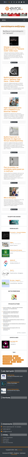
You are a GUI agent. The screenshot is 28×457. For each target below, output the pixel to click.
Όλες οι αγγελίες (22, 332)
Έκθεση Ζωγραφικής (8, 356)
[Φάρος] (6, 244)
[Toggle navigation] (24, 20)
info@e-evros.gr (7, 431)
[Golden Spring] (3, 376)
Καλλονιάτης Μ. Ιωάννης (16, 250)
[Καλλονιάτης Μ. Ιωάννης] (6, 253)
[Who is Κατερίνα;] (14, 191)
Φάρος (11, 242)
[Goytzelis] (14, 14)
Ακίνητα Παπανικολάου (13, 389)
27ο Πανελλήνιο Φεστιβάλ (8, 358)
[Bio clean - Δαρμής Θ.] (6, 283)
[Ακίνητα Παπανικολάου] (3, 390)
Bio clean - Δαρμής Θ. (15, 280)
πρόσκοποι (18, 358)
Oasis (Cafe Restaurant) (13, 382)
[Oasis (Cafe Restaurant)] (3, 383)
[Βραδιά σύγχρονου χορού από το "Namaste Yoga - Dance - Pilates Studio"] (14, 71)
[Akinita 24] (6, 263)
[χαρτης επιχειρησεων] (14, 297)
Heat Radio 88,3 (14, 341)
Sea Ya (11, 270)
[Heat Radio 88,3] (6, 344)
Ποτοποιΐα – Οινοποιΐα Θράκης (18, 232)
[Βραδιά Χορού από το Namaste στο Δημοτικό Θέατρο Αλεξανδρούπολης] (14, 130)
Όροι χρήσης (6, 441)
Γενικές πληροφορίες (8, 437)
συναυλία (16, 356)
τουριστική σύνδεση (8, 363)
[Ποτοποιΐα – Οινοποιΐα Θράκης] (6, 235)
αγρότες (13, 361)
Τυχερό (19, 361)
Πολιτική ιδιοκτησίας (8, 442)
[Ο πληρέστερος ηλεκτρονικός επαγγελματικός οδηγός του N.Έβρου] (14, 9)
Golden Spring (10, 375)
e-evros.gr (20, 449)
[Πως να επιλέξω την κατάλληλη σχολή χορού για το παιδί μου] (14, 161)
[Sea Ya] (6, 273)
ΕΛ (6, 2)
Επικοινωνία (6, 439)
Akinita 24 (12, 260)
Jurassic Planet (6, 361)
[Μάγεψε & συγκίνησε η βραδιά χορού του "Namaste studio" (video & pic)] (14, 41)
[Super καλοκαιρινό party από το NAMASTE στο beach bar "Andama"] (14, 101)
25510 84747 (7, 429)
